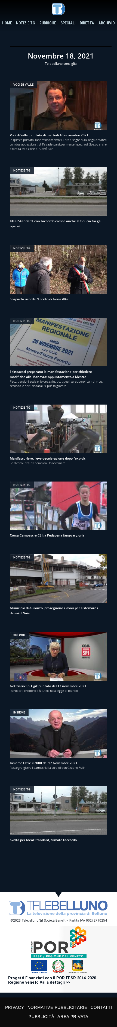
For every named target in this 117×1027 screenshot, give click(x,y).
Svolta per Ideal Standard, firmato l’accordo (43, 840)
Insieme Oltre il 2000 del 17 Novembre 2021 (43, 763)
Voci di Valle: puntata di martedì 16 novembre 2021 (49, 135)
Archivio (106, 23)
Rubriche (47, 23)
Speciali (68, 23)
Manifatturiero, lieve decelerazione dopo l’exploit (47, 458)
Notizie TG (25, 23)
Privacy (14, 1007)
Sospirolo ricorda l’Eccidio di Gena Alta (39, 299)
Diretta (87, 23)
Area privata (72, 1016)
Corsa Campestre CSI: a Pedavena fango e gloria (47, 535)
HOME (7, 23)
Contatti (101, 1007)
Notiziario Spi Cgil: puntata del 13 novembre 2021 (48, 686)
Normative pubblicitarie (57, 1007)
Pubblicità (41, 1016)
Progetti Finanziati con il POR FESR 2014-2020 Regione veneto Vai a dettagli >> (52, 980)
